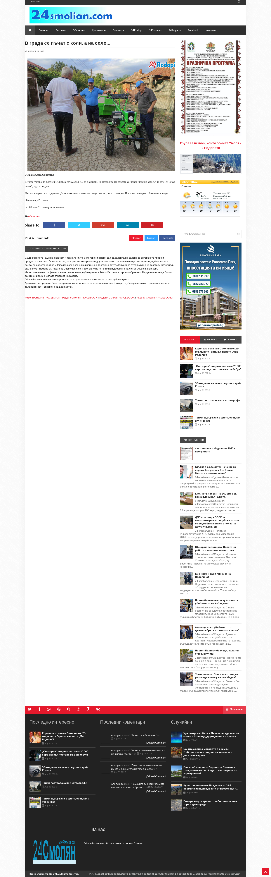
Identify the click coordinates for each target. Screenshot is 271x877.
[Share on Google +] (103, 225)
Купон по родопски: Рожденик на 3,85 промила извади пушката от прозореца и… (210, 787)
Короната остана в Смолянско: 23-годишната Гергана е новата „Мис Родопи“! (217, 351)
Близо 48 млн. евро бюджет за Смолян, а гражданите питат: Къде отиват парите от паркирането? (210, 770)
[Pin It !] (152, 225)
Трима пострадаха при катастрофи (217, 400)
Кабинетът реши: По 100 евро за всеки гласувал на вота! (216, 495)
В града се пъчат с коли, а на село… (67, 43)
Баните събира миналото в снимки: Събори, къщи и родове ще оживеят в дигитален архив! (207, 752)
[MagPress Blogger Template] (70, 15)
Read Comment (157, 742)
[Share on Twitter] (79, 225)
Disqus (151, 237)
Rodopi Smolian (37, 873)
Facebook (167, 237)
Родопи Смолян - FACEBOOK (42, 297)
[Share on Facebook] (54, 225)
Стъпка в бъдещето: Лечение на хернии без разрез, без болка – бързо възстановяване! (215, 470)
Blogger (136, 237)
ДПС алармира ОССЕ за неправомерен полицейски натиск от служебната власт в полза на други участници (217, 522)
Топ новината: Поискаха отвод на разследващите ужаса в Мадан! (216, 675)
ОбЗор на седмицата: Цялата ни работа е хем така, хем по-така (215, 548)
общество (34, 216)
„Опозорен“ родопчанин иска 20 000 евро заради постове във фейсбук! (218, 367)
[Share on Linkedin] (128, 225)
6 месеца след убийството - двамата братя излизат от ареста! (217, 628)
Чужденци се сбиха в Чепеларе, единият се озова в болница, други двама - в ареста (211, 735)
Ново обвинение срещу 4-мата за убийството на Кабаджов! (216, 602)
